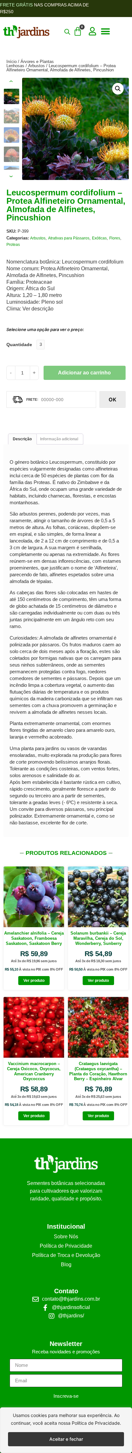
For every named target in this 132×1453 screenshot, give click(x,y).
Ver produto (34, 980)
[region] (66, 1430)
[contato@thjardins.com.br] (35, 1299)
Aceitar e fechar (66, 1439)
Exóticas (99, 238)
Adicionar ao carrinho (84, 372)
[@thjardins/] (51, 1316)
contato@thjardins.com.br (71, 1299)
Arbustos (36, 65)
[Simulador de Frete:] (51, 399)
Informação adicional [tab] (59, 439)
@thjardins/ (71, 1315)
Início (11, 61)
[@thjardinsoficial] (45, 1308)
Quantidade (19, 344)
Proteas (13, 244)
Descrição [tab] (22, 439)
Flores (114, 238)
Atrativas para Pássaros (68, 238)
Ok (112, 399)
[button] (105, 31)
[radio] (41, 344)
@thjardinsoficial (71, 1307)
